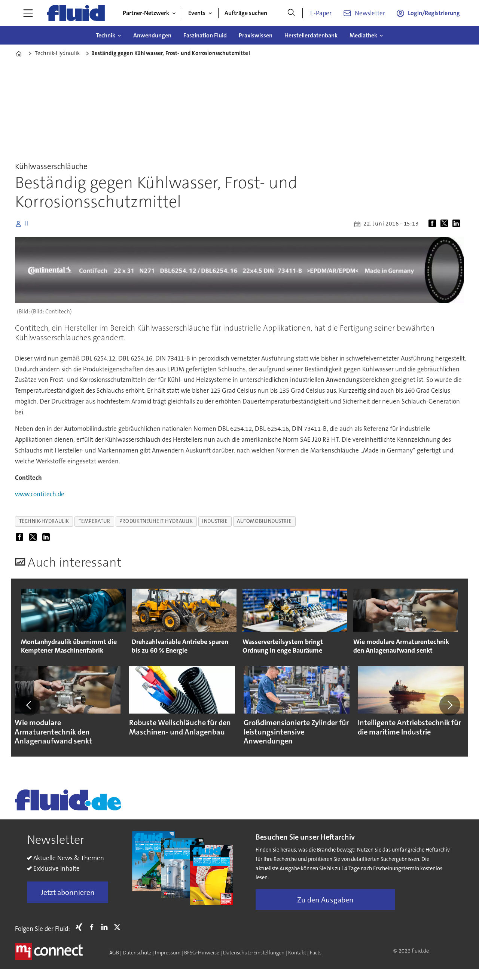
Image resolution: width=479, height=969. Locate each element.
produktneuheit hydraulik (156, 521)
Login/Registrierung (434, 13)
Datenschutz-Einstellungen (253, 952)
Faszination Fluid (205, 35)
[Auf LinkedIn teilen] (457, 224)
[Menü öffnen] (28, 13)
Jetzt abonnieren (68, 892)
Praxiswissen (255, 35)
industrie (215, 521)
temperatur (94, 521)
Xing (80, 927)
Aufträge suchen (246, 13)
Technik (105, 35)
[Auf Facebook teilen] (433, 224)
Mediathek (363, 35)
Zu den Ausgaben (325, 900)
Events (196, 13)
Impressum (167, 952)
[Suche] (291, 13)
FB (93, 927)
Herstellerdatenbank (311, 35)
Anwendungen (152, 35)
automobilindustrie (264, 521)
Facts (315, 952)
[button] (29, 704)
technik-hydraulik (44, 521)
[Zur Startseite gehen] (76, 13)
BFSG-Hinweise (201, 952)
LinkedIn (106, 927)
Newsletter (370, 13)
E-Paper (321, 13)
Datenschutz (137, 952)
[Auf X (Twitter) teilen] (445, 224)
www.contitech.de (39, 494)
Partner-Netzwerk (146, 13)
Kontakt (297, 952)
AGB (114, 952)
